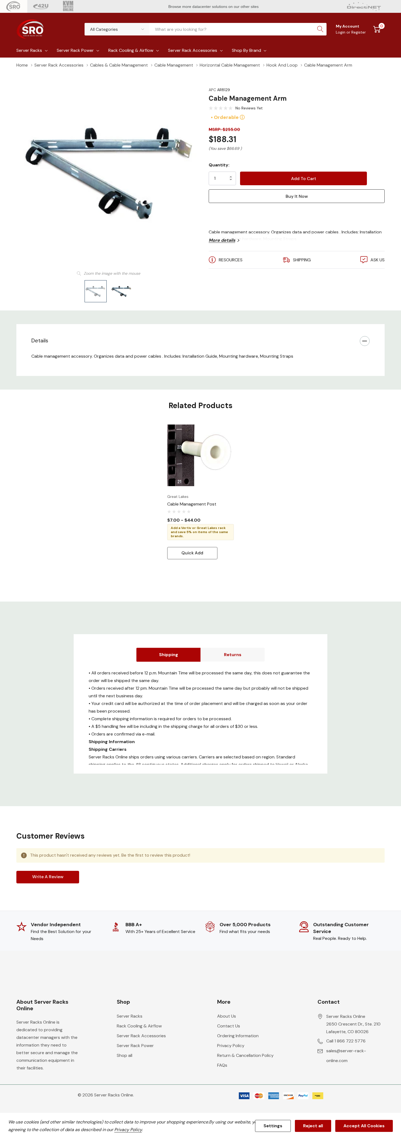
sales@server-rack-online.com (346, 1055)
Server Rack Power (75, 50)
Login (341, 32)
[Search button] (320, 29)
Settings (273, 1126)
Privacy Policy (230, 1045)
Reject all (313, 1126)
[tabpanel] (200, 490)
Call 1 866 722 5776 (346, 1041)
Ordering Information (238, 1036)
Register (358, 32)
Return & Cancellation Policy (245, 1055)
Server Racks (29, 50)
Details (39, 340)
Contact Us (228, 1026)
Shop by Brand (246, 50)
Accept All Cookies (364, 1126)
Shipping (168, 654)
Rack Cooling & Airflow (130, 50)
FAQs (222, 1065)
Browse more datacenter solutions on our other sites (214, 6)
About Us (226, 1016)
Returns (232, 654)
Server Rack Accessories (192, 50)
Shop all (124, 1055)
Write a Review (48, 877)
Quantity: (219, 165)
